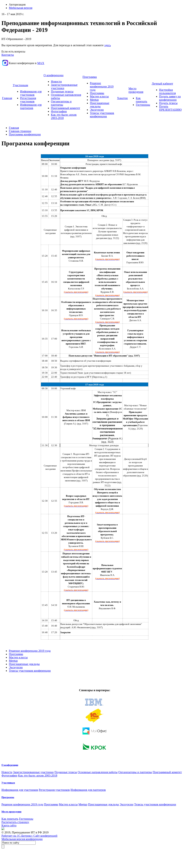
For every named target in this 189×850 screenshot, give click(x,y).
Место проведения (135, 90)
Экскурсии (97, 109)
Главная (7, 98)
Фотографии (59, 111)
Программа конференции (25, 134)
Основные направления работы (98, 772)
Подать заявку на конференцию (170, 98)
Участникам (20, 85)
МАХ (40, 63)
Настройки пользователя (167, 91)
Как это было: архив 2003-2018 (37, 775)
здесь (107, 45)
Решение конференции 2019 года (102, 86)
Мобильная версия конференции (22, 839)
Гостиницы (143, 104)
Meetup (94, 99)
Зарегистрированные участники (33, 772)
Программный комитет (65, 108)
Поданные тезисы (62, 91)
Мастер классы (99, 96)
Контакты (7, 54)
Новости (56, 81)
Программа (90, 76)
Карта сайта (8, 825)
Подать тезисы (168, 103)
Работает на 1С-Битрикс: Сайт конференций (29, 835)
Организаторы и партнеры (61, 103)
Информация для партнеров (31, 106)
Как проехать (141, 100)
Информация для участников (31, 93)
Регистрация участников (28, 100)
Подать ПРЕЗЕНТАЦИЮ (170, 108)
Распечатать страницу (15, 822)
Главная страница (20, 131)
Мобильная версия (20, 7)
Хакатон (122, 98)
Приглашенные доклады (99, 105)
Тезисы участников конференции (102, 114)
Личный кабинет (162, 83)
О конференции (53, 75)
